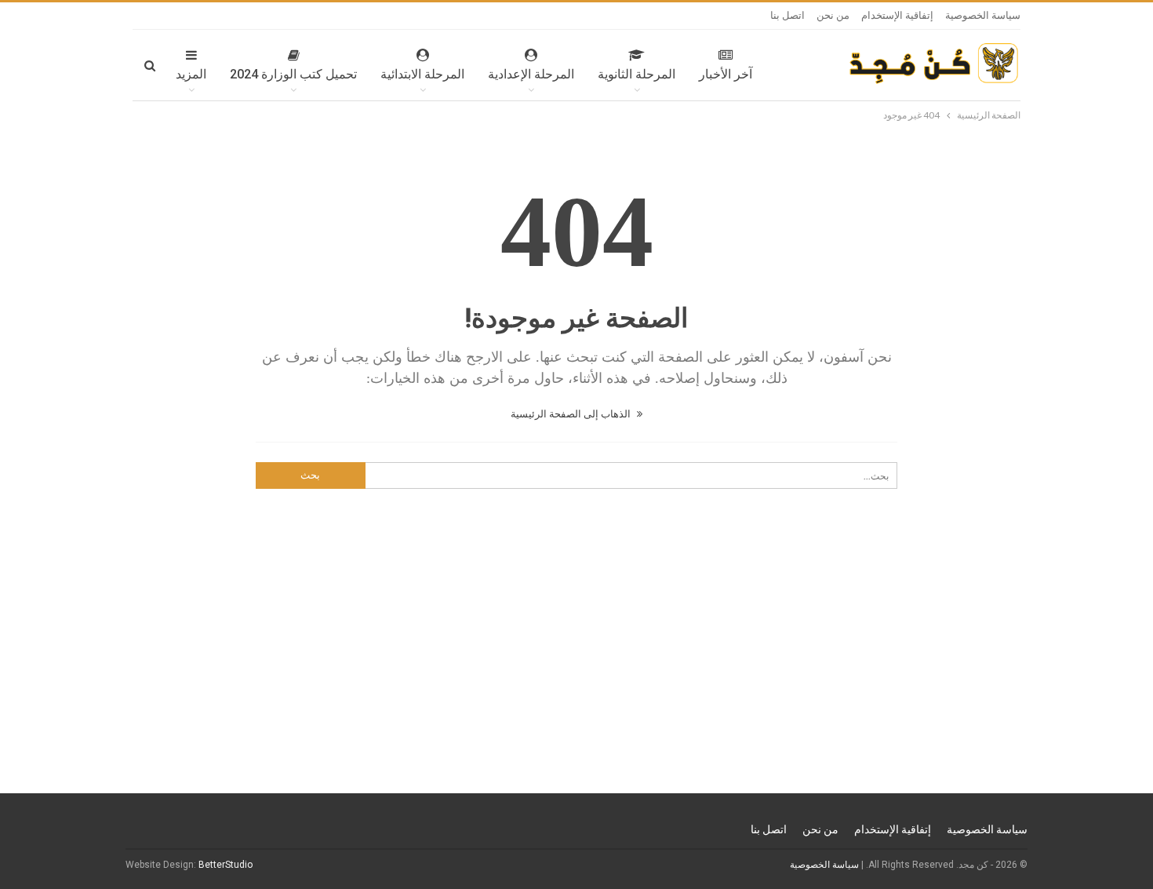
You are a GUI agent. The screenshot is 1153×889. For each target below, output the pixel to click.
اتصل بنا (787, 15)
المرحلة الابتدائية (422, 74)
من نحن (833, 15)
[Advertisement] (576, 672)
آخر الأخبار (725, 74)
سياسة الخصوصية (982, 15)
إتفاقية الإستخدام (897, 15)
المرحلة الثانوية (636, 74)
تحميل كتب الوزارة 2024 (293, 74)
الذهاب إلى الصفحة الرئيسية (572, 413)
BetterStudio (225, 864)
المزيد (191, 74)
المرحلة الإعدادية (531, 74)
